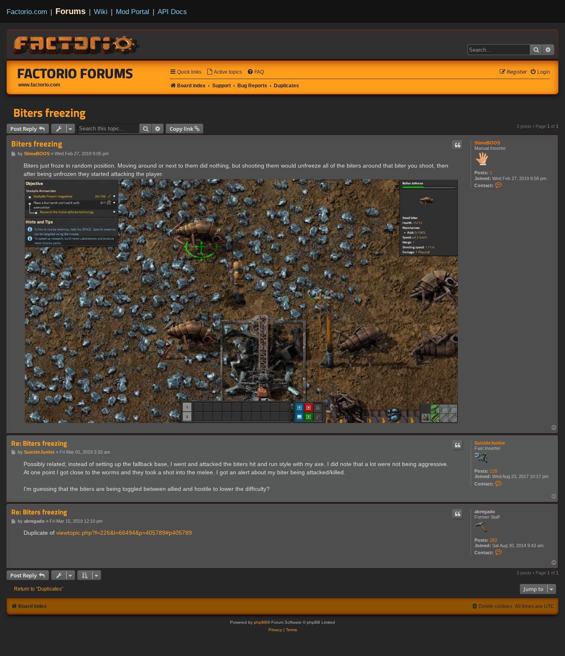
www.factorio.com (39, 85)
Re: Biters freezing (39, 443)
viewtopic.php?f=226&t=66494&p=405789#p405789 (124, 532)
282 (493, 540)
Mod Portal (132, 11)
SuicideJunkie (489, 442)
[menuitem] (224, 72)
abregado (484, 511)
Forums (70, 11)
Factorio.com (27, 11)
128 (493, 471)
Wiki (101, 11)
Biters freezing (49, 112)
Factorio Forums (75, 73)
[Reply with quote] (457, 145)
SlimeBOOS (487, 142)
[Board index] (77, 44)
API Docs (172, 11)
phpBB (260, 622)
